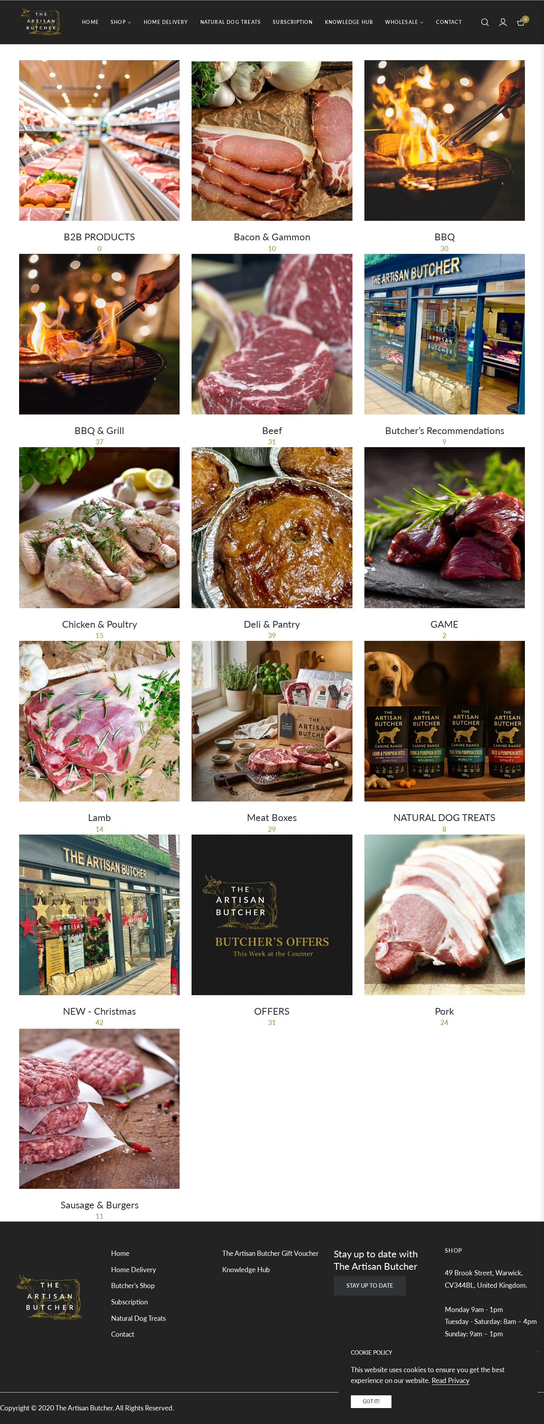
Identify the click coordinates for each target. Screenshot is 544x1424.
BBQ (444, 236)
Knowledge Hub (246, 1269)
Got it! (371, 1401)
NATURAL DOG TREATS (444, 817)
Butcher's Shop (133, 1285)
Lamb (99, 817)
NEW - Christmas (99, 1011)
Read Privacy (451, 1380)
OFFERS (272, 1011)
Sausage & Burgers (100, 1204)
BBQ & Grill (99, 430)
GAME (444, 624)
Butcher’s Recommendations (444, 430)
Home (120, 1253)
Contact (122, 1334)
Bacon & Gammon (272, 236)
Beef (272, 430)
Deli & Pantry (272, 624)
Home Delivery (133, 1269)
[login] (503, 22)
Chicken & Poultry (99, 624)
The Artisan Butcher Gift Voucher (270, 1253)
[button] (485, 22)
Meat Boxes (272, 817)
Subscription (129, 1302)
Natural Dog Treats (138, 1318)
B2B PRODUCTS (99, 236)
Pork (444, 1011)
